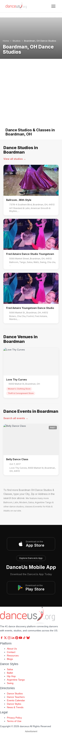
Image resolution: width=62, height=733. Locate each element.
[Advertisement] (31, 95)
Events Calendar (16, 700)
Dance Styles (14, 703)
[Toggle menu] (53, 6)
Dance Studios (15, 693)
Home (6, 40)
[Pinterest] (17, 638)
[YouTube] (21, 638)
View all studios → (14, 158)
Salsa (10, 669)
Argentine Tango (16, 679)
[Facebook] (2, 638)
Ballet (10, 672)
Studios (16, 40)
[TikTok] (25, 638)
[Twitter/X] (6, 638)
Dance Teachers (16, 697)
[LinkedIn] (13, 638)
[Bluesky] (28, 638)
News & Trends (15, 707)
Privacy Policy (14, 717)
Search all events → (15, 418)
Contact (11, 652)
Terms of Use (14, 721)
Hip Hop (11, 676)
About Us (12, 648)
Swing (10, 683)
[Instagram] (9, 638)
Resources (13, 655)
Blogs (10, 659)
